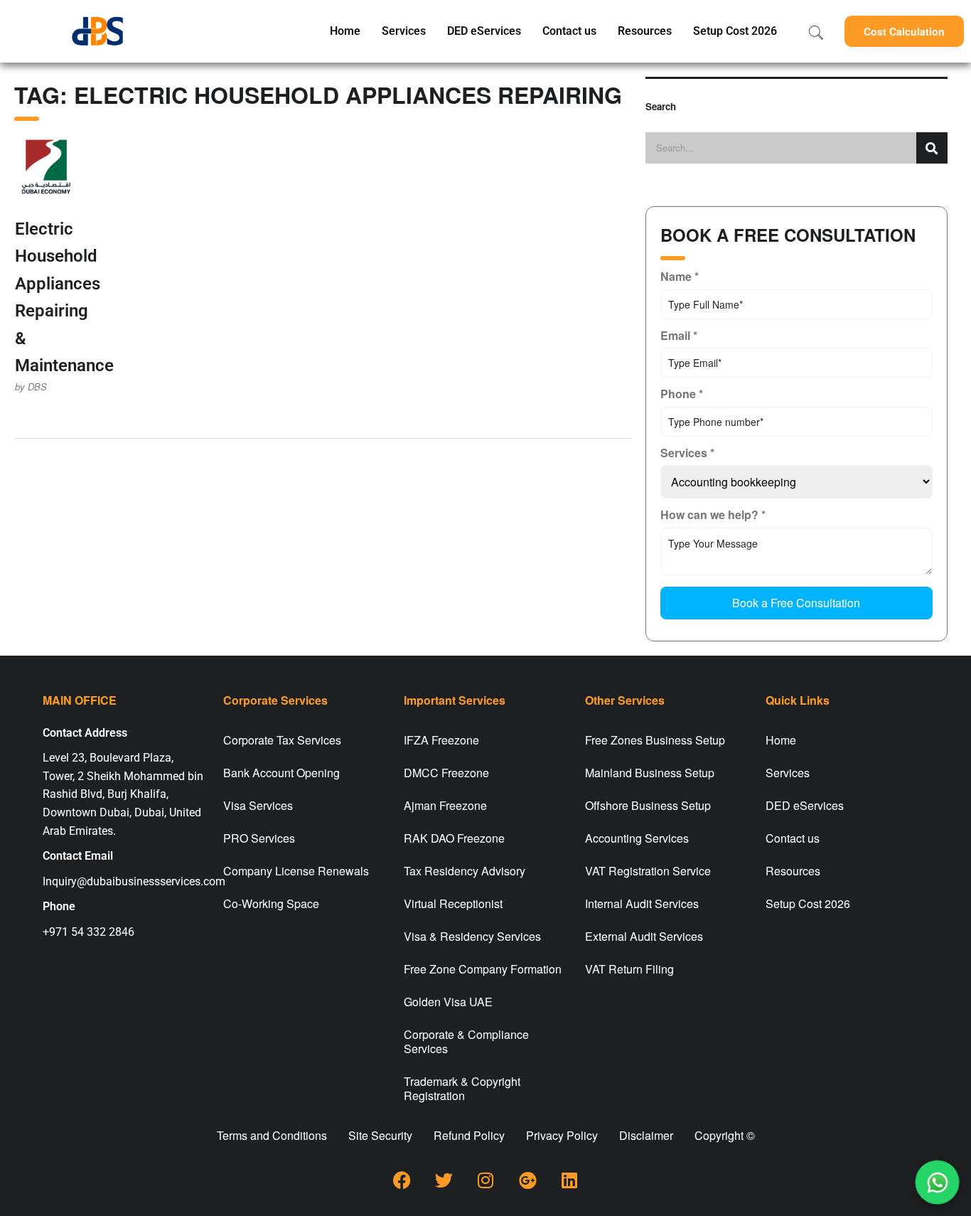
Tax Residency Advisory (464, 871)
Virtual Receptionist (453, 903)
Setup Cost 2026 (735, 31)
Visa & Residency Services (472, 936)
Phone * (681, 393)
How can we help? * (713, 514)
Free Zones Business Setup (655, 740)
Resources (645, 31)
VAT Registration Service (648, 871)
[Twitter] (443, 1180)
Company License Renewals (296, 871)
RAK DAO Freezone (454, 838)
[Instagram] (485, 1180)
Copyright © (724, 1135)
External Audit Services (644, 936)
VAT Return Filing (629, 969)
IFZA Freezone (441, 740)
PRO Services (259, 838)
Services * (687, 452)
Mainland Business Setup (649, 772)
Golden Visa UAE (448, 1001)
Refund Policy (469, 1135)
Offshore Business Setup (648, 805)
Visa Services (258, 805)
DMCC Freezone (446, 772)
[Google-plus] (527, 1180)
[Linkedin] (569, 1180)
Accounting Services (637, 838)
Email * (678, 335)
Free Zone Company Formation (483, 969)
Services (404, 31)
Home (345, 31)
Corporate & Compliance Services (466, 1041)
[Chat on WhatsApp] (937, 1182)
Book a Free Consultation (796, 602)
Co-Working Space (271, 903)
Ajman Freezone (445, 805)
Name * (679, 276)
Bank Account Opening (281, 772)
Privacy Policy (562, 1135)
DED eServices (484, 31)
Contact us (569, 31)
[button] (904, 31)
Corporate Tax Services (282, 740)
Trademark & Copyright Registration (462, 1088)
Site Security (380, 1135)
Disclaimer (646, 1135)
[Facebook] (401, 1180)
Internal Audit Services (642, 903)
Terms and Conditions (272, 1135)
